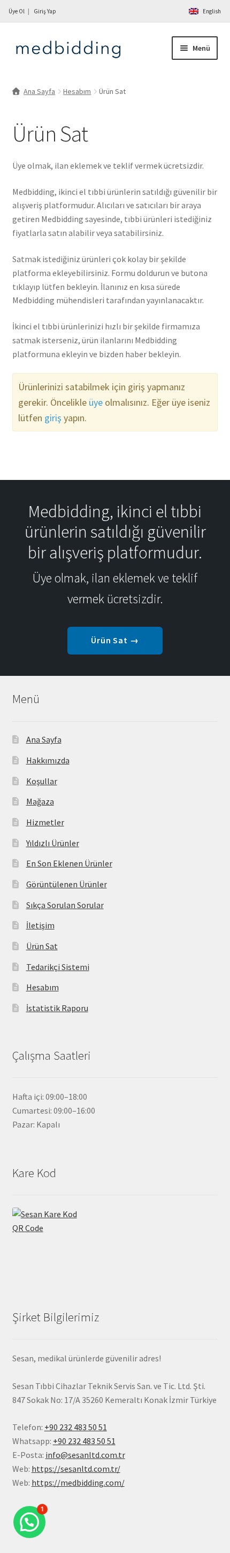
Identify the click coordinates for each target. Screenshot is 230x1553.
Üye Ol (17, 11)
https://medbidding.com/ (78, 1482)
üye (96, 402)
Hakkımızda (48, 760)
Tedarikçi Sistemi (57, 966)
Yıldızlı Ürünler (52, 843)
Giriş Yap (45, 11)
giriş (53, 418)
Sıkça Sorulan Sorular (65, 905)
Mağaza (40, 801)
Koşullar (41, 781)
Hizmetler (45, 822)
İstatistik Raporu (57, 1008)
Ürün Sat (42, 946)
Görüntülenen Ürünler (66, 884)
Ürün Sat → (115, 640)
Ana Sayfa (39, 91)
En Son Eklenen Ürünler (69, 863)
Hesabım (77, 91)
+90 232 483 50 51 (84, 1441)
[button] (29, 1522)
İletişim (40, 925)
